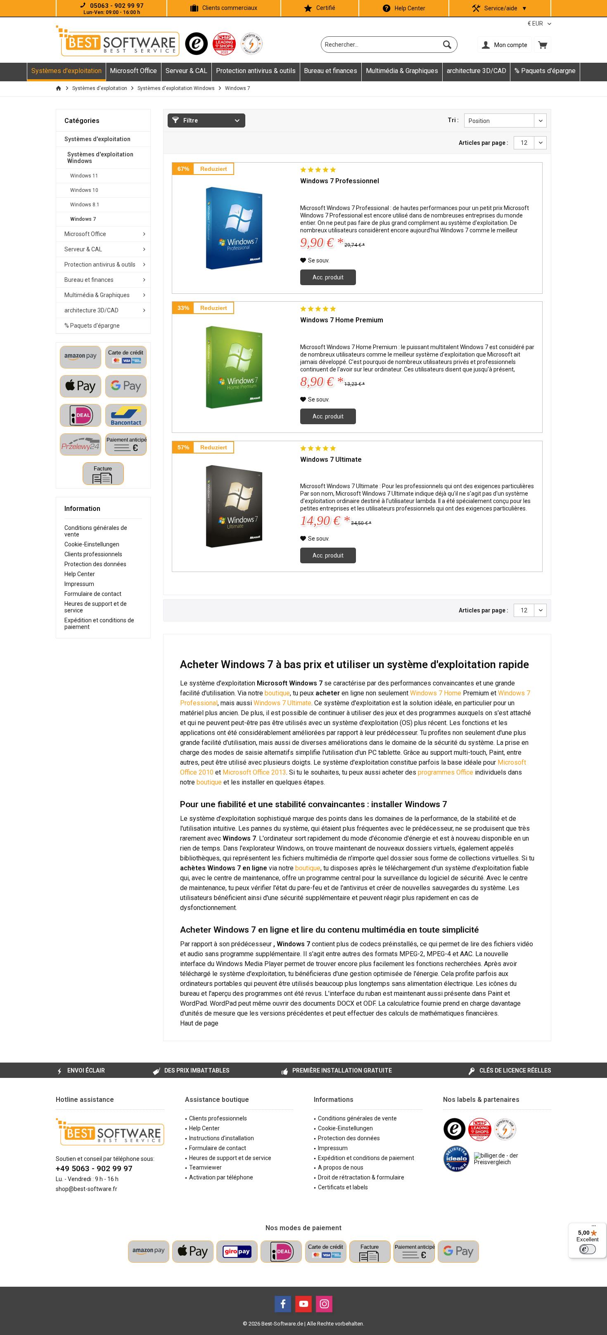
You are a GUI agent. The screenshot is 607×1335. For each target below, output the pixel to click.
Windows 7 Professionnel (339, 181)
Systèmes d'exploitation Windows (100, 157)
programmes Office (445, 772)
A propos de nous (340, 1167)
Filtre (190, 120)
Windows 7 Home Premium (341, 320)
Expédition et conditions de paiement (99, 623)
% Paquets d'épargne (92, 325)
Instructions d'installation (221, 1138)
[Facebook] (283, 1304)
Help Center (410, 8)
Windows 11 (84, 176)
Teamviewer (205, 1167)
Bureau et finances (89, 279)
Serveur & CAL (83, 249)
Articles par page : (483, 142)
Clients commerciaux (229, 8)
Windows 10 (84, 190)
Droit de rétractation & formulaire (361, 1177)
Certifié (325, 8)
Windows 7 (83, 219)
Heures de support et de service (95, 607)
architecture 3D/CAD (91, 310)
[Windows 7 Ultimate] (234, 506)
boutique (277, 693)
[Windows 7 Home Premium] (234, 367)
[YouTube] (303, 1304)
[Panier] (542, 44)
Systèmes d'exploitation (97, 139)
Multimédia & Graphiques (97, 295)
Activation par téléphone (221, 1177)
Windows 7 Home (435, 693)
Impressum (79, 584)
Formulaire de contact (92, 594)
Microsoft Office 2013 (254, 772)
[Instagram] (324, 1304)
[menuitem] (542, 44)
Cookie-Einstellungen (91, 544)
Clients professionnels (93, 554)
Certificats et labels (343, 1187)
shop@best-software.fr (86, 1189)
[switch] (587, 1249)
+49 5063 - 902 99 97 (94, 1168)
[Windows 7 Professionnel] (234, 228)
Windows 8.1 (85, 205)
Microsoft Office (85, 234)
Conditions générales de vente (95, 531)
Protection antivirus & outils (99, 264)
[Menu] (594, 1228)
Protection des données (95, 564)
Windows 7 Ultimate (331, 459)
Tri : (453, 120)
